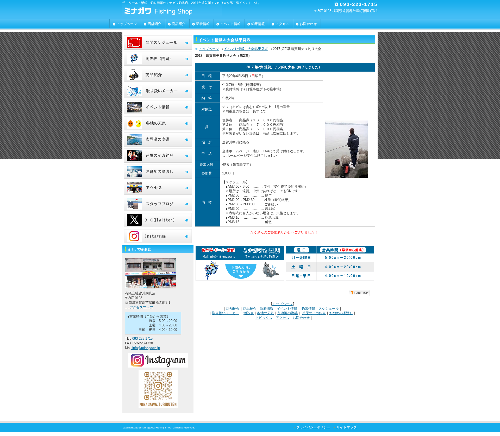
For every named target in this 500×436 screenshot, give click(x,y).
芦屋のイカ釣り (314, 313)
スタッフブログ (158, 204)
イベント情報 (287, 309)
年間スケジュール (158, 42)
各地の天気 (265, 313)
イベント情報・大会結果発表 (246, 49)
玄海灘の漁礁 (287, 313)
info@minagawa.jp (145, 348)
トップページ (209, 49)
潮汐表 (248, 313)
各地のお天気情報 (158, 123)
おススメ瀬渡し (158, 172)
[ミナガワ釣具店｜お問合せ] (240, 280)
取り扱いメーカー (225, 313)
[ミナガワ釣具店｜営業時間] (330, 280)
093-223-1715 (142, 338)
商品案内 (158, 75)
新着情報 (266, 309)
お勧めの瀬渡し (341, 313)
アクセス (282, 318)
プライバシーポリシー (313, 427)
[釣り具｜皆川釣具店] (348, 148)
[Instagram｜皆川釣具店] (158, 366)
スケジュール (328, 309)
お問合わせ (301, 318)
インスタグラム (158, 236)
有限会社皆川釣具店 (174, 10)
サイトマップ (346, 427)
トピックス (263, 318)
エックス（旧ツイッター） (158, 220)
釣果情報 (308, 309)
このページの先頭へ (359, 293)
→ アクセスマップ (139, 307)
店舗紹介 (233, 309)
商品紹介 (250, 309)
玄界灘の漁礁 (158, 139)
